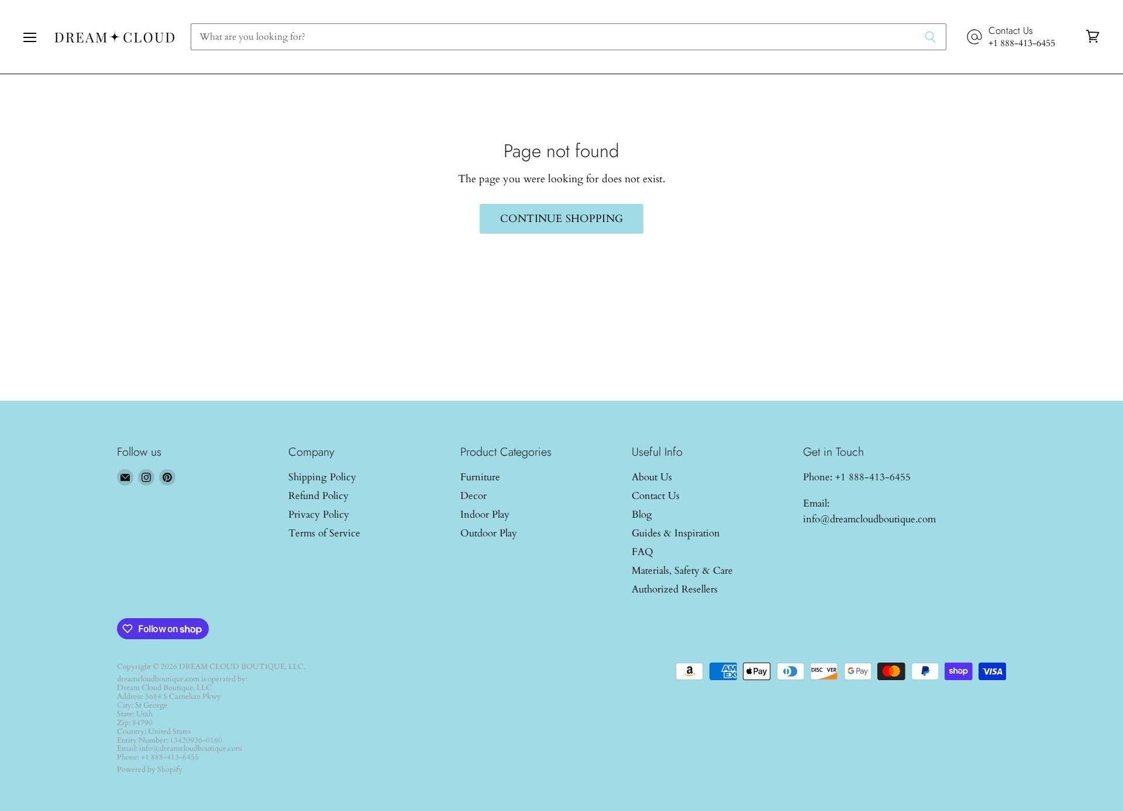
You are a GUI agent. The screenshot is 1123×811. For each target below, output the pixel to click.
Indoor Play (484, 514)
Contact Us (656, 495)
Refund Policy (318, 495)
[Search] (930, 36)
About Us (652, 477)
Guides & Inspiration (676, 533)
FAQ (642, 552)
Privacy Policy (318, 514)
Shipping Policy (322, 477)
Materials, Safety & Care (682, 570)
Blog (642, 514)
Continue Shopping (561, 219)
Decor (473, 495)
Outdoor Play (488, 533)
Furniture (480, 477)
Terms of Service (324, 533)
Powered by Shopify (149, 769)
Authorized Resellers (675, 589)
